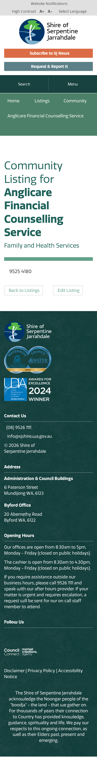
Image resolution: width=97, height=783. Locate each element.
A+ (42, 11)
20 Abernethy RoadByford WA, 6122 (23, 517)
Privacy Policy (41, 670)
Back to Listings (24, 290)
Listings (42, 100)
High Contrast (24, 11)
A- (50, 11)
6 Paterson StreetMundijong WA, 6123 (24, 490)
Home (13, 100)
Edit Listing (68, 290)
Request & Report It (49, 66)
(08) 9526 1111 (18, 427)
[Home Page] (48, 31)
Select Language (73, 11)
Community (75, 100)
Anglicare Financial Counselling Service (46, 115)
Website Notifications (49, 3)
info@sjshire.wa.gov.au (29, 436)
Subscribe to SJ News (49, 53)
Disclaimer (14, 670)
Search (24, 84)
